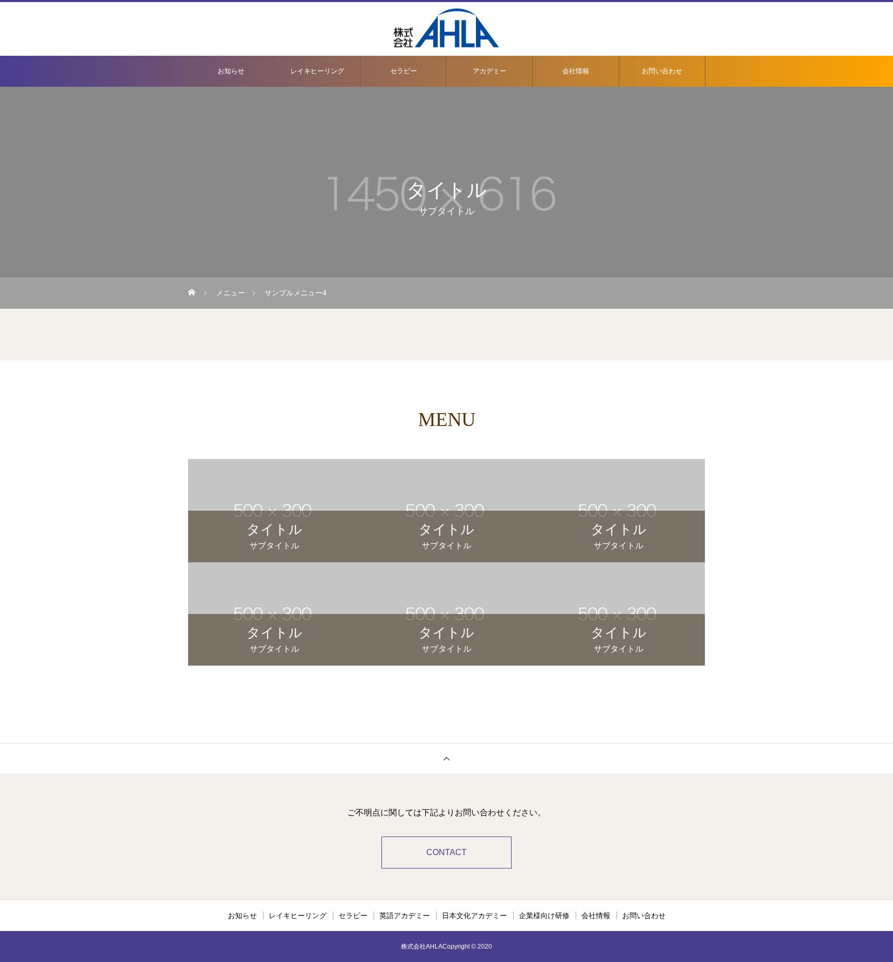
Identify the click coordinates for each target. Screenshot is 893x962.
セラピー (403, 71)
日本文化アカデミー (474, 915)
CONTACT (446, 852)
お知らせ (231, 71)
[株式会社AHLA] (446, 28)
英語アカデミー (404, 915)
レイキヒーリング (317, 71)
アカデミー (489, 71)
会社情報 (575, 71)
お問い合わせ (662, 71)
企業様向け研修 (544, 915)
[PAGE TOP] (446, 758)
